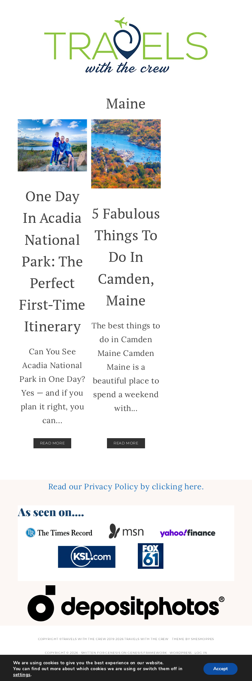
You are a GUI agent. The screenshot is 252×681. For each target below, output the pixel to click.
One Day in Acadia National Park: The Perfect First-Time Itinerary (52, 261)
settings (22, 675)
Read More (52, 443)
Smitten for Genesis (100, 652)
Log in (201, 652)
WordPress (181, 652)
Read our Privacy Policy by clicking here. (126, 486)
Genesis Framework (147, 652)
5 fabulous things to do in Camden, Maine (126, 256)
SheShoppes (202, 639)
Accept (220, 669)
